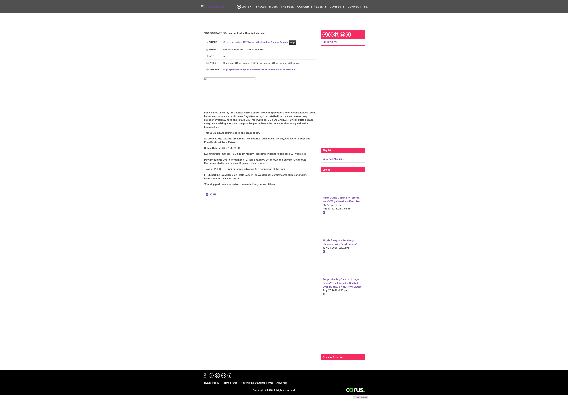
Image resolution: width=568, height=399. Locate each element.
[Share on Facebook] (207, 194)
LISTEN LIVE (330, 42)
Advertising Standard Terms (257, 383)
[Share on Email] (214, 194)
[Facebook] (325, 34)
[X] (331, 34)
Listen (246, 6)
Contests (337, 6)
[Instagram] (336, 34)
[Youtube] (342, 34)
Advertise (282, 383)
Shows (261, 6)
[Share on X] (210, 194)
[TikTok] (348, 34)
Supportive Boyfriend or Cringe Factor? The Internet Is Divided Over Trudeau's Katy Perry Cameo (342, 283)
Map (292, 42)
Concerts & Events (312, 6)
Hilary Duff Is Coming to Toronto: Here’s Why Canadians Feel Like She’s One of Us (341, 201)
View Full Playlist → (334, 159)
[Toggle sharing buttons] (324, 212)
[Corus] (355, 390)
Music (273, 6)
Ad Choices (361, 398)
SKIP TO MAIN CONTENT (64, 5)
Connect (354, 6)
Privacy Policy (211, 383)
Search (370, 6)
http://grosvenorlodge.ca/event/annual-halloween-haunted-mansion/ (259, 69)
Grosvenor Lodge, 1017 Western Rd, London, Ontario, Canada (255, 42)
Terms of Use (230, 383)
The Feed (287, 6)
